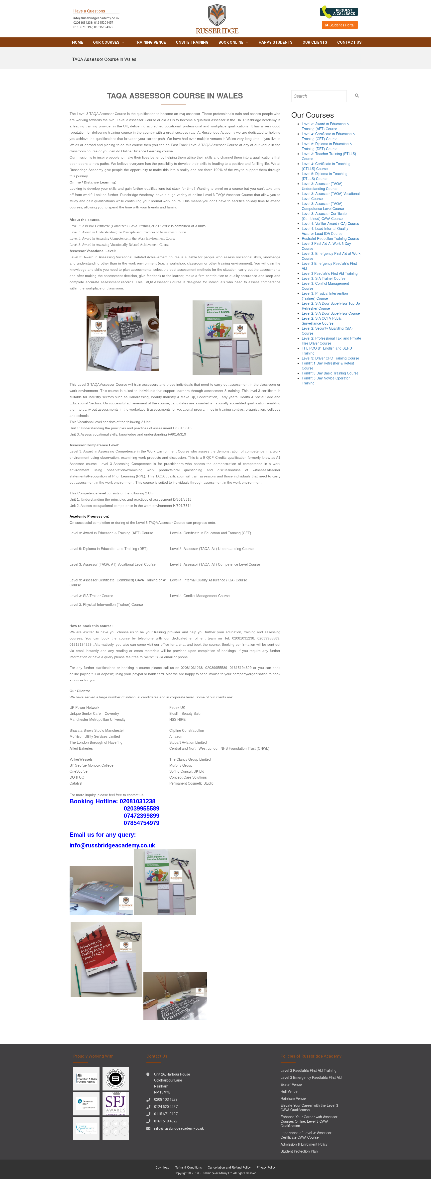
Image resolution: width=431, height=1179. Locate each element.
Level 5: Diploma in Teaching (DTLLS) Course (324, 176)
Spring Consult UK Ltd (186, 771)
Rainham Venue (293, 1098)
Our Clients (315, 42)
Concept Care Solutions (188, 777)
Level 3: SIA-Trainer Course (91, 595)
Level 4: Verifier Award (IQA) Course (330, 223)
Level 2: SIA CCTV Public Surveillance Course (322, 321)
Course (181, 232)
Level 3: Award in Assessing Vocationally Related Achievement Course (119, 245)
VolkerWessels (81, 759)
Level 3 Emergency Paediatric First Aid (311, 1077)
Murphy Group (180, 765)
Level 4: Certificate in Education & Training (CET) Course (328, 136)
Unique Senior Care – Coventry (94, 713)
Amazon (175, 736)
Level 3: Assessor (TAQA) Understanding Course (322, 186)
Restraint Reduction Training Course (330, 238)
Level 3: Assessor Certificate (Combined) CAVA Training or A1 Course (120, 226)
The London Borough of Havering (96, 742)
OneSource (79, 771)
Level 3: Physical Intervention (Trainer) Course (106, 604)
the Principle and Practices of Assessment (147, 232)
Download (162, 1167)
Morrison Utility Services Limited (95, 736)
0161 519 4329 (166, 1121)
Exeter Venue (291, 1084)
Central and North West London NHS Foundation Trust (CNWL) (219, 748)
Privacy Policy (266, 1167)
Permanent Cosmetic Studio (191, 783)
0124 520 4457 (166, 1107)
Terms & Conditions (188, 1167)
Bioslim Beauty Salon (186, 713)
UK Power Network (84, 707)
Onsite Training (192, 42)
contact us (151, 657)
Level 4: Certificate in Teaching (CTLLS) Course (326, 166)
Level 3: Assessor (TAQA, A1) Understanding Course (212, 548)
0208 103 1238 (166, 1099)
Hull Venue (289, 1091)
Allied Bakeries (81, 748)
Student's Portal (341, 24)
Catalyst (76, 783)
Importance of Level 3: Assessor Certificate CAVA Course (306, 1135)
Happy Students (276, 42)
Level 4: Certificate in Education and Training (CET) (210, 532)
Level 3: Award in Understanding (93, 232)
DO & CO (77, 777)
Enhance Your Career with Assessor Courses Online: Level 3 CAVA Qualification (309, 1121)
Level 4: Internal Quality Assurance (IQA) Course (208, 579)
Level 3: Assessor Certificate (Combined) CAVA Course (324, 216)
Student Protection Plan (299, 1151)
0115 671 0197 (166, 1114)
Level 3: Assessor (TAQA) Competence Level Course (323, 206)
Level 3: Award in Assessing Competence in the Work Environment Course (122, 238)
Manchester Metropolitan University (97, 719)
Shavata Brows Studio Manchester (97, 730)
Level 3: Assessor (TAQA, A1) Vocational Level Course (113, 564)
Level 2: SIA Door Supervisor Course (331, 313)
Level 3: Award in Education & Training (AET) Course (111, 532)
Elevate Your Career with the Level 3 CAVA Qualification (309, 1107)
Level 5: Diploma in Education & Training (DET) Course (327, 146)
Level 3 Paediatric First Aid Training (330, 273)
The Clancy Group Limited (190, 759)
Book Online (230, 42)
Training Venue (150, 42)
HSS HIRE (177, 719)
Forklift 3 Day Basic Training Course (330, 372)
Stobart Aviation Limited (188, 742)
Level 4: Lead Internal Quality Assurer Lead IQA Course (325, 231)
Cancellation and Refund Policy (229, 1167)
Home (77, 42)
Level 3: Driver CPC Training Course (330, 358)
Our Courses (106, 42)
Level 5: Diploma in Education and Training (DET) (109, 548)
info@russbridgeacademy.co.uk (179, 1128)
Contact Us (349, 42)
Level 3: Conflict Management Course (200, 595)
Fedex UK (177, 707)
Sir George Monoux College (91, 765)
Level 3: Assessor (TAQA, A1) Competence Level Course (215, 564)
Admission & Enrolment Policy (304, 1144)
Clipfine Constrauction (186, 730)
